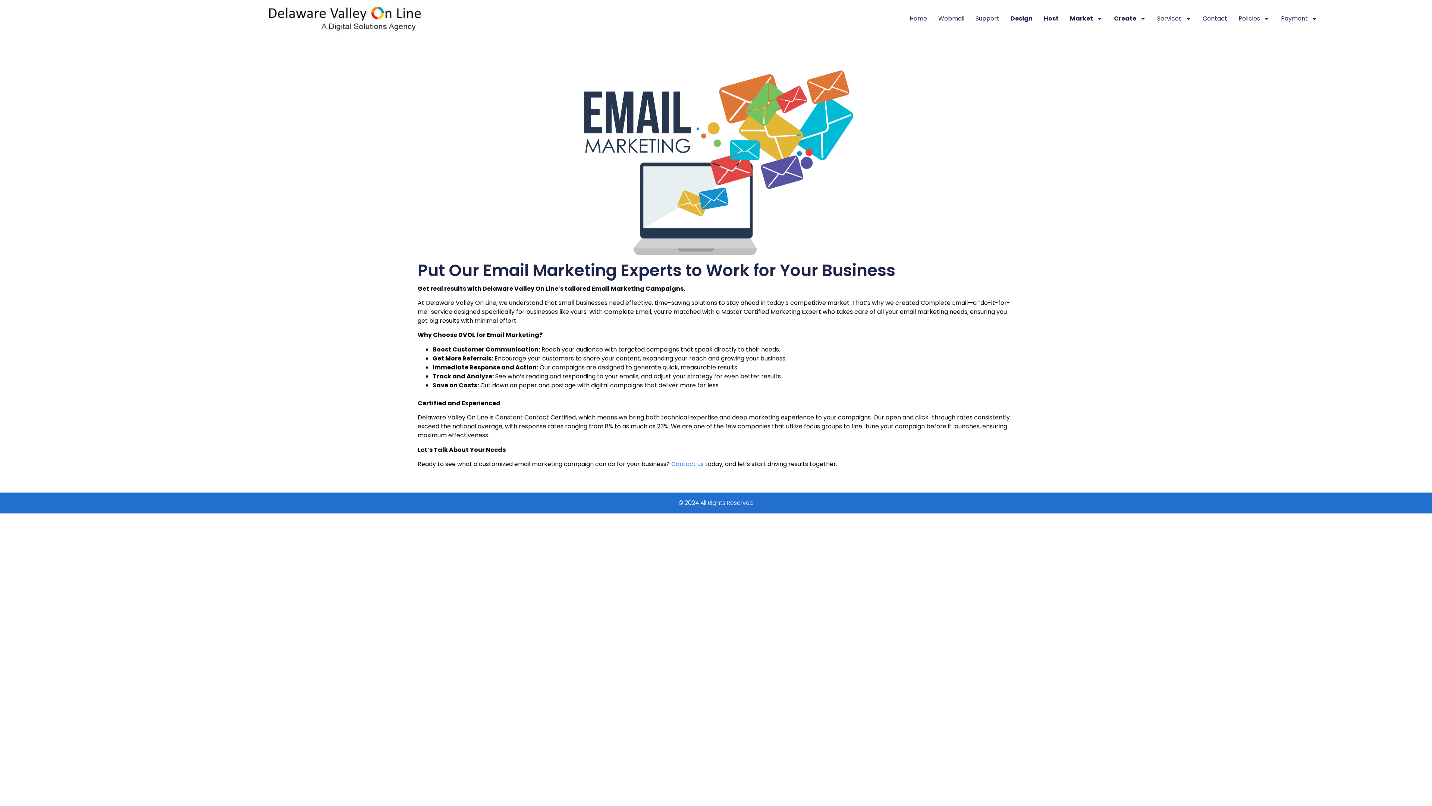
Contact (1215, 18)
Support (987, 18)
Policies (1249, 18)
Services (1169, 18)
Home (918, 18)
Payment (1294, 18)
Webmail (951, 18)
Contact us (687, 464)
